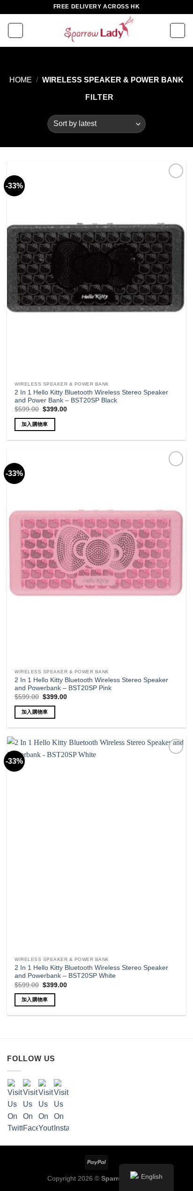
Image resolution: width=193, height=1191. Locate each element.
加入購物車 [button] (35, 424)
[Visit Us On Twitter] (14, 1106)
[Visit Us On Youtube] (45, 1106)
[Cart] (177, 30)
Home (20, 80)
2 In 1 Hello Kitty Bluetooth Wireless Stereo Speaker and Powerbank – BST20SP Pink (91, 684)
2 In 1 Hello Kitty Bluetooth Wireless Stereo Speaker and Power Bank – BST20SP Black (91, 396)
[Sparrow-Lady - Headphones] (96, 30)
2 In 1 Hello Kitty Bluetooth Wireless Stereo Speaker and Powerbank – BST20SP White (91, 972)
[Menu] (15, 30)
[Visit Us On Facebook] (30, 1106)
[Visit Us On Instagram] (61, 1106)
